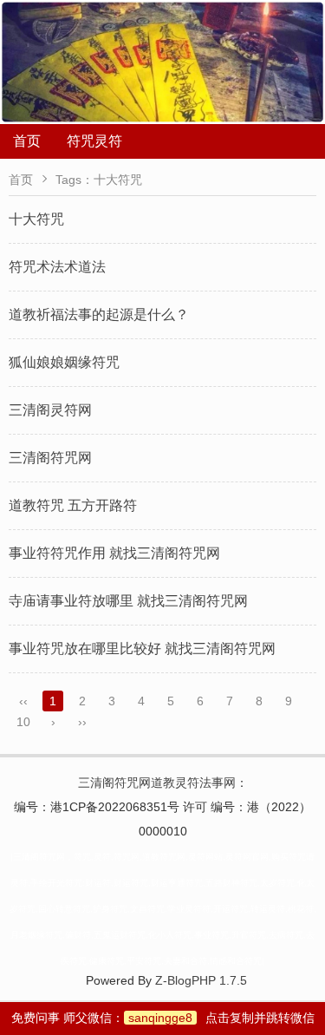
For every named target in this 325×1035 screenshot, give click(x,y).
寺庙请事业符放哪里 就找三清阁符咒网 (128, 600)
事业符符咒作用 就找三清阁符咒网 (114, 553)
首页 (27, 141)
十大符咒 (36, 219)
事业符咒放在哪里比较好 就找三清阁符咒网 (142, 648)
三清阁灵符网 (50, 410)
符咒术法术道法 (57, 266)
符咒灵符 (94, 141)
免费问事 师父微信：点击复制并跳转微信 (163, 1018)
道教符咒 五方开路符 (73, 505)
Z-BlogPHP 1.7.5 (201, 980)
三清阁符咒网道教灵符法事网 (157, 782)
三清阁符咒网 (50, 457)
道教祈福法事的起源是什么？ (99, 314)
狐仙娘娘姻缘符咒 (64, 362)
